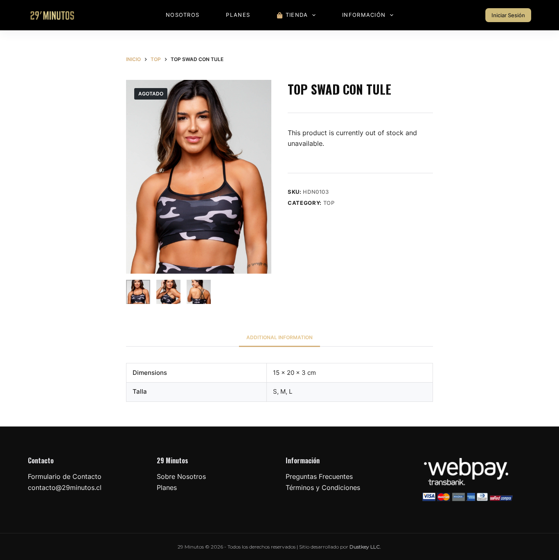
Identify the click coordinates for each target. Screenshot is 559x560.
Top (329, 203)
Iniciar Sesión (508, 15)
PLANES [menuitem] (238, 14)
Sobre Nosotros (181, 476)
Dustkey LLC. (365, 547)
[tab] (279, 337)
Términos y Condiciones (323, 487)
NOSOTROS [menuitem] (182, 14)
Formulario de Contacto (64, 476)
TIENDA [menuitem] (297, 14)
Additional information (279, 337)
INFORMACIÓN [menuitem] (363, 14)
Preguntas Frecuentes (319, 476)
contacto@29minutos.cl (64, 487)
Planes (167, 487)
